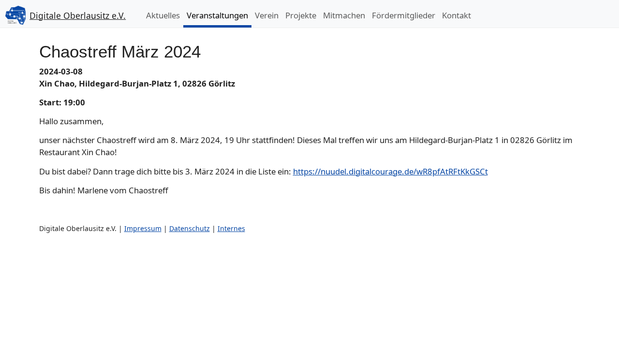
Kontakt (456, 15)
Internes (231, 228)
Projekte (300, 15)
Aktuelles (163, 15)
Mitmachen (344, 15)
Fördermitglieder (403, 15)
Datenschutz (189, 228)
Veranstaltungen (217, 15)
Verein (267, 15)
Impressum (143, 228)
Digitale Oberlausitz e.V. (77, 15)
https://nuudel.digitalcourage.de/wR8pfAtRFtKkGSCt (390, 171)
